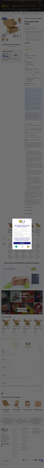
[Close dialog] (30, 219)
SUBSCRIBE (22, 243)
